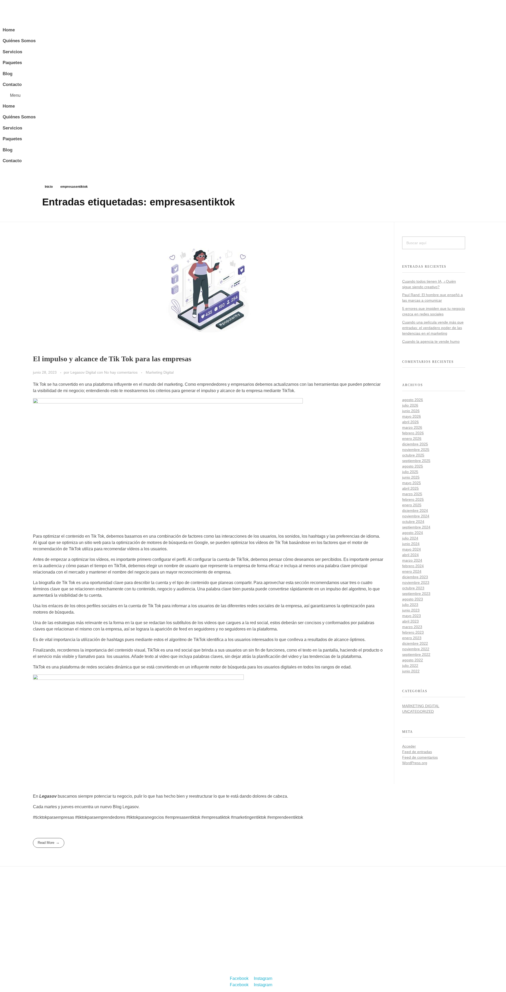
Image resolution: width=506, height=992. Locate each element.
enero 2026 (411, 438)
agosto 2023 (412, 599)
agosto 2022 (412, 660)
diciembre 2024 (415, 510)
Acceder (409, 746)
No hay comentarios (121, 372)
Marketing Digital (160, 372)
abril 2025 (410, 488)
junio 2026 (411, 411)
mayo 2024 (411, 549)
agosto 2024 (412, 533)
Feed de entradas (417, 752)
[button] (168, 95)
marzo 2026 (412, 427)
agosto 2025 (412, 466)
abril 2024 (410, 555)
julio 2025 (410, 472)
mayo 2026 (411, 416)
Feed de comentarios (420, 757)
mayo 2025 (411, 483)
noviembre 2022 (415, 649)
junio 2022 (411, 671)
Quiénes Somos (19, 40)
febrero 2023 (413, 632)
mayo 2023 (411, 616)
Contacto (12, 84)
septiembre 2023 (416, 593)
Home (9, 29)
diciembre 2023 (415, 577)
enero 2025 (411, 505)
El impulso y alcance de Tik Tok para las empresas (112, 359)
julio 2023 (410, 605)
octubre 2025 (413, 455)
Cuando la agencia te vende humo (431, 341)
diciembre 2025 (415, 444)
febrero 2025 (413, 499)
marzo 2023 (412, 627)
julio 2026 (410, 405)
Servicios (12, 51)
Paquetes (12, 62)
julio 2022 (410, 665)
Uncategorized (418, 711)
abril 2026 (410, 422)
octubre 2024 (413, 521)
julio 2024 (410, 538)
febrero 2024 (413, 566)
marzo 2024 (412, 560)
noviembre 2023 (415, 582)
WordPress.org (414, 763)
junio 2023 (411, 610)
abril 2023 (410, 621)
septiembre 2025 (416, 461)
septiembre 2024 (416, 527)
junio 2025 (411, 477)
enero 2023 (411, 638)
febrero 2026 (413, 433)
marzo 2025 (412, 494)
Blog (7, 73)
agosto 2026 (412, 400)
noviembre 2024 (415, 516)
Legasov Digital (83, 372)
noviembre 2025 (415, 449)
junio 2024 (411, 544)
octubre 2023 (413, 588)
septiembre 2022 (416, 654)
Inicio (49, 187)
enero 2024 (411, 571)
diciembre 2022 (415, 643)
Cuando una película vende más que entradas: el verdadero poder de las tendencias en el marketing (433, 327)
